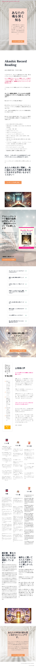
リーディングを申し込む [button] (18, 41)
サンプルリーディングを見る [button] (8, 259)
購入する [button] (7, 427)
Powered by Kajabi (31, 665)
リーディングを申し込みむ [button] (18, 655)
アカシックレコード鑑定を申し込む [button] (18, 350)
